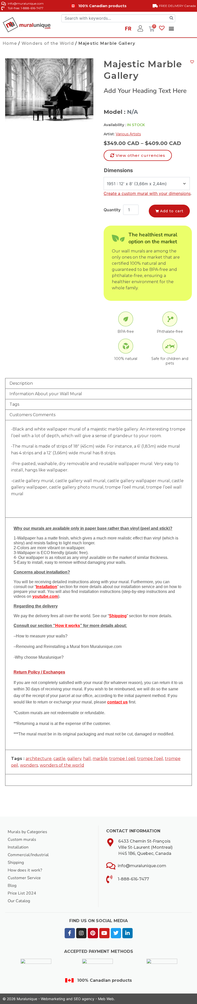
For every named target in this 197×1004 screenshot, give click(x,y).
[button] (171, 28)
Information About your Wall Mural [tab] (45, 393)
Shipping (16, 862)
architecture (39, 758)
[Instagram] (81, 933)
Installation (18, 847)
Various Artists (128, 134)
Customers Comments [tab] (32, 414)
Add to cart (171, 211)
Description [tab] (21, 383)
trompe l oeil (122, 758)
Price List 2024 (22, 893)
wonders (29, 765)
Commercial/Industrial (28, 855)
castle (59, 758)
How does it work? (25, 870)
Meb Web (106, 999)
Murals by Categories (27, 832)
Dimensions (118, 170)
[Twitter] (116, 933)
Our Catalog (19, 901)
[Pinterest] (93, 933)
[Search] (171, 18)
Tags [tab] (14, 404)
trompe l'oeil (150, 758)
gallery (74, 758)
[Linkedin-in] (127, 933)
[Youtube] (104, 933)
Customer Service (24, 878)
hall (87, 758)
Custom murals (22, 839)
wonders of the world (62, 765)
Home (10, 43)
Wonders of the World (48, 43)
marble (100, 758)
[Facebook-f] (70, 933)
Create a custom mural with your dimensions (147, 193)
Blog (12, 885)
